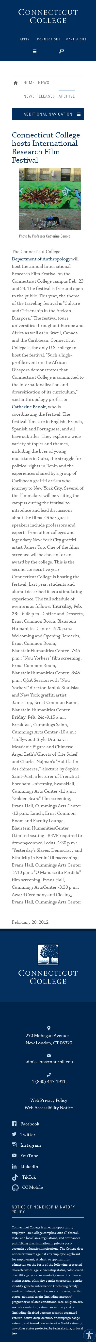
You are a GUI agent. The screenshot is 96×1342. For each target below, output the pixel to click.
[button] (88, 1334)
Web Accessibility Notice (49, 1108)
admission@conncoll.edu (49, 1062)
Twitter (27, 1135)
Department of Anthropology (41, 259)
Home (17, 83)
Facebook (29, 1124)
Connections (49, 39)
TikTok (29, 1177)
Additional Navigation (48, 114)
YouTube (29, 1156)
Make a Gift (76, 39)
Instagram (30, 1145)
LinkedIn (29, 1166)
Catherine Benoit (29, 407)
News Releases (39, 96)
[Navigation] (42, 51)
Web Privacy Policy (48, 1100)
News (43, 83)
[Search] (61, 52)
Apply (25, 39)
